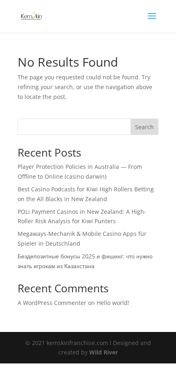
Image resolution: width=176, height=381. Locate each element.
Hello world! (113, 303)
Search (144, 127)
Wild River (103, 352)
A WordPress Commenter (52, 303)
